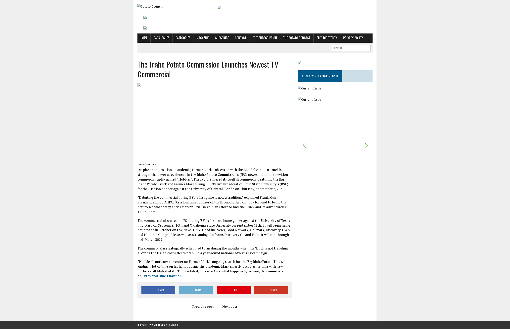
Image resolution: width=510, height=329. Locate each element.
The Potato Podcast (296, 37)
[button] (304, 145)
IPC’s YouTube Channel (161, 276)
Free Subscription (264, 37)
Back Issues (161, 37)
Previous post (203, 306)
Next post (229, 306)
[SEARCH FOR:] (351, 47)
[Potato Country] (174, 6)
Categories (183, 37)
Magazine (202, 37)
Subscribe (222, 37)
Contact (240, 37)
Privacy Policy (353, 37)
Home (143, 37)
